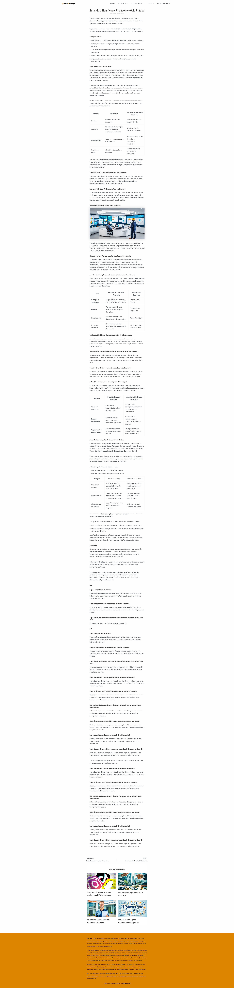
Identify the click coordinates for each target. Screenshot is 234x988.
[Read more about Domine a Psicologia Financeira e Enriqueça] (132, 881)
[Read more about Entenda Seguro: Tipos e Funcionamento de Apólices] (132, 908)
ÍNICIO (112, 4)
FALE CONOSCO (162, 4)
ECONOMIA (122, 4)
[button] (127, 3)
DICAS (150, 4)
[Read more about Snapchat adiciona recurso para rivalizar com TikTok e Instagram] (101, 881)
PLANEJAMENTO (137, 4)
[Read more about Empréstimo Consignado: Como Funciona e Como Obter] (101, 908)
